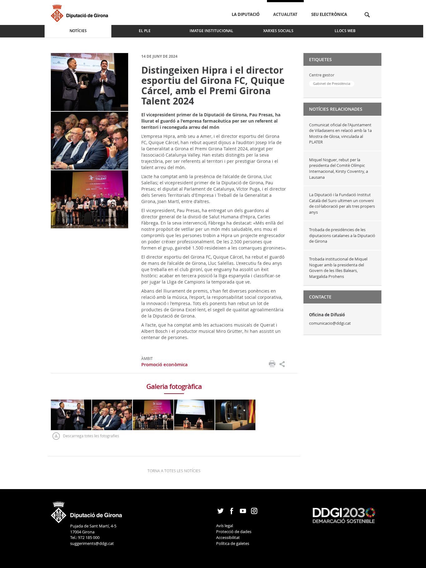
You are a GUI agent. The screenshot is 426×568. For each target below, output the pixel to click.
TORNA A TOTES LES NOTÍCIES (174, 470)
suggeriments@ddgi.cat (92, 543)
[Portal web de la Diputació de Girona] (87, 510)
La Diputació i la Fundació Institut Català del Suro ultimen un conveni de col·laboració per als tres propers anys (342, 203)
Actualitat (285, 14)
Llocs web (345, 30)
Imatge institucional (211, 30)
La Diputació (245, 14)
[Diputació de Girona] (80, 12)
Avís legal (224, 525)
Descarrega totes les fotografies (91, 435)
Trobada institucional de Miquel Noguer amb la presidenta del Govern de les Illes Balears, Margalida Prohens (338, 267)
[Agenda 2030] (344, 515)
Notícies (78, 30)
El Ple (145, 30)
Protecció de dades (233, 531)
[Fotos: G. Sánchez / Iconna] (89, 82)
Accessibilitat (228, 537)
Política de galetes (232, 543)
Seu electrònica (329, 14)
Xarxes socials (278, 30)
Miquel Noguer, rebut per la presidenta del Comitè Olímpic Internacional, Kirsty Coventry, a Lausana (338, 168)
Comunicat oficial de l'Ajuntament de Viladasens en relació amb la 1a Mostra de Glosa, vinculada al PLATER (340, 133)
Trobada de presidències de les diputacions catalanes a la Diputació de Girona (342, 235)
